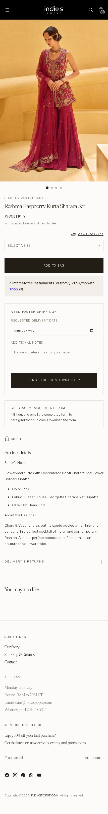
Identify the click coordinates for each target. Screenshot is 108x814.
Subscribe (94, 758)
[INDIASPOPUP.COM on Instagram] (16, 776)
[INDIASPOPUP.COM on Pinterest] (24, 776)
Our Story (12, 647)
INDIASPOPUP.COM (45, 795)
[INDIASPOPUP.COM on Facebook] (8, 776)
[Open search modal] (90, 10)
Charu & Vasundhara (24, 198)
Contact (11, 662)
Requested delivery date (34, 320)
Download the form (61, 420)
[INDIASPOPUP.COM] (54, 10)
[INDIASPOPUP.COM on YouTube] (40, 776)
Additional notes (27, 342)
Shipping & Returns (20, 654)
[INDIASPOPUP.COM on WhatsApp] (32, 776)
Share (16, 439)
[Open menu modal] (7, 10)
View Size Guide (90, 234)
